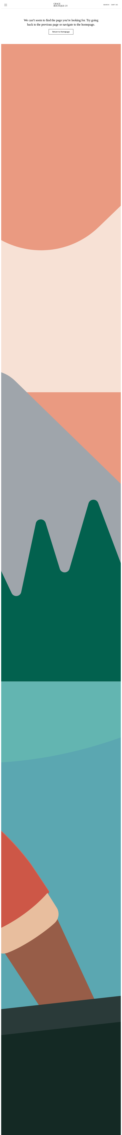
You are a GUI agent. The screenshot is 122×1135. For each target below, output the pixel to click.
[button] (5, 5)
